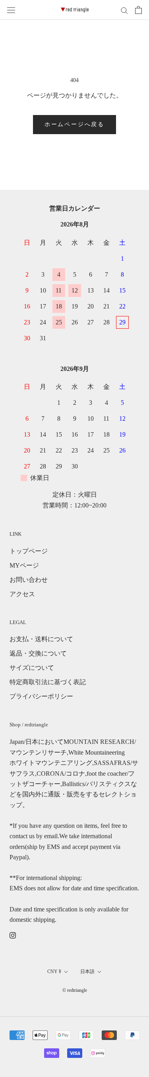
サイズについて (32, 667)
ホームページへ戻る (74, 124)
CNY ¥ (54, 971)
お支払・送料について (41, 639)
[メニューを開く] (11, 10)
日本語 (87, 971)
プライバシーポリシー (41, 696)
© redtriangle (74, 990)
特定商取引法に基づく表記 (48, 682)
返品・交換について (38, 653)
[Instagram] (13, 935)
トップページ (29, 551)
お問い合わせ (29, 579)
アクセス (22, 594)
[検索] (124, 10)
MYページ (24, 565)
